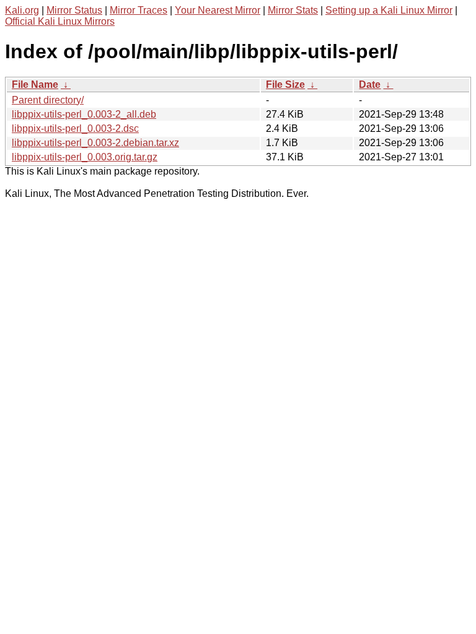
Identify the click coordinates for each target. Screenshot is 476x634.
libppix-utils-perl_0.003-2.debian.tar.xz (95, 142)
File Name (35, 84)
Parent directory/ (48, 100)
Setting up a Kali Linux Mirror (388, 10)
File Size (285, 84)
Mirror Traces (138, 10)
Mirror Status (74, 10)
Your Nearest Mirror (217, 10)
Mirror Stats (293, 10)
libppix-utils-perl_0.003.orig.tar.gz (84, 157)
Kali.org (22, 10)
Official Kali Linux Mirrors (60, 21)
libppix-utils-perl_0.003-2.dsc (75, 128)
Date (370, 84)
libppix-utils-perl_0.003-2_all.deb (84, 114)
